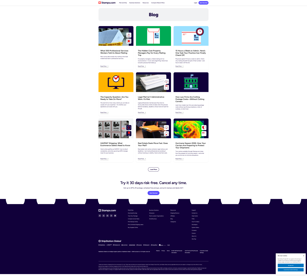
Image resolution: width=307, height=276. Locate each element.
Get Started (203, 3)
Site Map (194, 239)
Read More (103, 66)
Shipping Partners (174, 213)
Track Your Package (133, 216)
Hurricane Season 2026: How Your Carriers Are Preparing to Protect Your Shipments (190, 145)
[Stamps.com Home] (107, 210)
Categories (173, 221)
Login (195, 3)
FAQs (193, 219)
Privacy (163, 250)
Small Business (153, 219)
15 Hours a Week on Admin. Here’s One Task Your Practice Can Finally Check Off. (190, 53)
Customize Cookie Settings (291, 269)
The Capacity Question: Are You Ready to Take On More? (114, 98)
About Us (194, 236)
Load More (153, 169)
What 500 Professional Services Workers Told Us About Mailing (114, 52)
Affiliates (172, 216)
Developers (194, 224)
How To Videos (195, 221)
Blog (171, 219)
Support (194, 210)
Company (194, 230)
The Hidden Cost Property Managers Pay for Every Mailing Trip (151, 53)
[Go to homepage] (107, 3)
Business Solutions (134, 3)
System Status (195, 227)
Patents (158, 250)
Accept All (290, 265)
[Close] (303, 256)
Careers (194, 233)
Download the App (132, 213)
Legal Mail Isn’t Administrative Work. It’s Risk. (151, 98)
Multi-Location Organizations (156, 216)
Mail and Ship (123, 3)
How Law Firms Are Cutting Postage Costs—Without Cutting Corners (189, 99)
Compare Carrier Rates (133, 219)
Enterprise (151, 213)
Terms (168, 250)
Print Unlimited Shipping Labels (135, 224)
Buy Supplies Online (133, 227)
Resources (146, 3)
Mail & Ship (130, 210)
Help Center (195, 216)
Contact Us (194, 213)
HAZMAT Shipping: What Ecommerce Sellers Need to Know (115, 144)
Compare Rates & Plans (158, 3)
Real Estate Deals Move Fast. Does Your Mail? (153, 144)
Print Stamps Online (133, 221)
